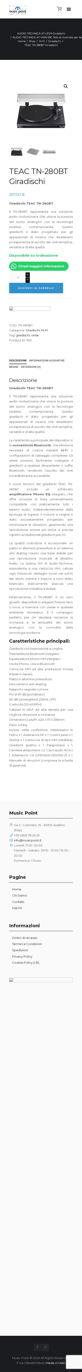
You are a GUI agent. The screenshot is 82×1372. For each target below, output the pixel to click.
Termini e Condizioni (27, 944)
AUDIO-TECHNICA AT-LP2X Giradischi (41, 33)
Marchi (17, 908)
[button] (66, 86)
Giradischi (54, 41)
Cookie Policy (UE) (25, 962)
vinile (35, 335)
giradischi (23, 335)
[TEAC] (29, 314)
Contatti (18, 902)
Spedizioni (20, 950)
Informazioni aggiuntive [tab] (46, 360)
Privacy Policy (22, 956)
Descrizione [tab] (18, 360)
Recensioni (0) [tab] (31, 366)
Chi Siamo (19, 895)
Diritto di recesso (24, 938)
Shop (32, 41)
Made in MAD (56, 1363)
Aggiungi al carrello (36, 288)
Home (22, 41)
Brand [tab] (13, 366)
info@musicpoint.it (27, 840)
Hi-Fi (42, 41)
